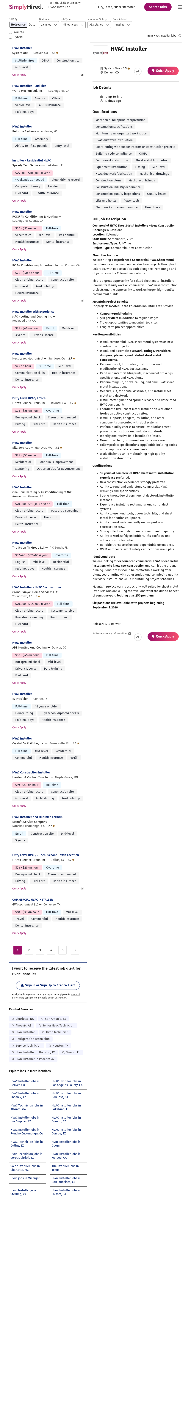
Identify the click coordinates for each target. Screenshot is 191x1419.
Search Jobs (158, 7)
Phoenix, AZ (23, 1025)
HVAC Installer (22, 48)
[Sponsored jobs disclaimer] (180, 35)
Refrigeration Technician (33, 1039)
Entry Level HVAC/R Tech (29, 398)
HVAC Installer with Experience (33, 311)
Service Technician (28, 1045)
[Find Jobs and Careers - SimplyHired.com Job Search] (26, 7)
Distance (44, 19)
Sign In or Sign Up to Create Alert (50, 985)
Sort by (13, 19)
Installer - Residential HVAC (31, 160)
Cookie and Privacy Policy (53, 997)
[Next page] (75, 950)
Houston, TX (60, 1045)
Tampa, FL (73, 1052)
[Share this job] (138, 71)
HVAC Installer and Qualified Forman (37, 817)
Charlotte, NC (25, 1019)
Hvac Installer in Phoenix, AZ (35, 1059)
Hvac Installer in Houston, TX (35, 1052)
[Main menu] (180, 7)
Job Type (66, 19)
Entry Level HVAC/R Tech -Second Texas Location (45, 855)
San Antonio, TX (55, 1019)
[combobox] (69, 7)
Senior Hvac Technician (58, 1025)
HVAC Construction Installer (31, 772)
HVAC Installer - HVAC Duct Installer (36, 587)
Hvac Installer (25, 1032)
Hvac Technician (57, 1032)
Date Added (119, 19)
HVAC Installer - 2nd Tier (29, 86)
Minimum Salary (97, 19)
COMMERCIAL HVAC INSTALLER (32, 899)
